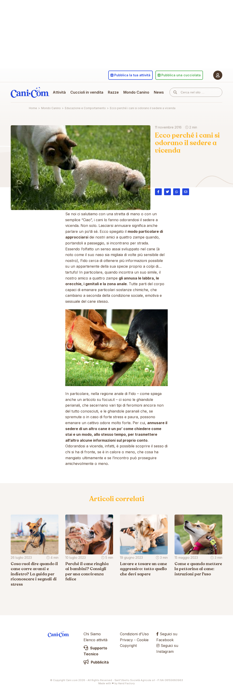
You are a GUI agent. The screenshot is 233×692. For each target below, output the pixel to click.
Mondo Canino (136, 92)
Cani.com (30, 92)
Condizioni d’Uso (134, 634)
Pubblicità (99, 662)
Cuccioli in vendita (86, 92)
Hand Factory (126, 683)
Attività (59, 92)
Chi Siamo (92, 634)
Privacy (126, 640)
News (159, 92)
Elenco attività (95, 640)
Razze (113, 92)
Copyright (128, 645)
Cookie (143, 640)
